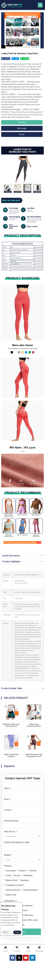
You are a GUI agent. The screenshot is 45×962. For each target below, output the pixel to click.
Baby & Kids (11, 894)
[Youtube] (26, 958)
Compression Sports (15, 885)
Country (7, 810)
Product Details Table (11, 688)
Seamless (25, 880)
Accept (17, 932)
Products (8, 866)
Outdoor (22, 870)
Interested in (10, 900)
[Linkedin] (32, 958)
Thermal (32, 870)
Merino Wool (11, 880)
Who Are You (10, 831)
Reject (5, 932)
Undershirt (28, 875)
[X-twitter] (19, 958)
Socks (8, 875)
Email (6, 799)
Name (7, 788)
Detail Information (11, 555)
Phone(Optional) (11, 821)
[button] (5, 58)
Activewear (11, 870)
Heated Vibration (30, 890)
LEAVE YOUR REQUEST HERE (16, 842)
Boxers (17, 875)
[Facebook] (13, 958)
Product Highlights (11, 561)
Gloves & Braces (13, 890)
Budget (7, 855)
